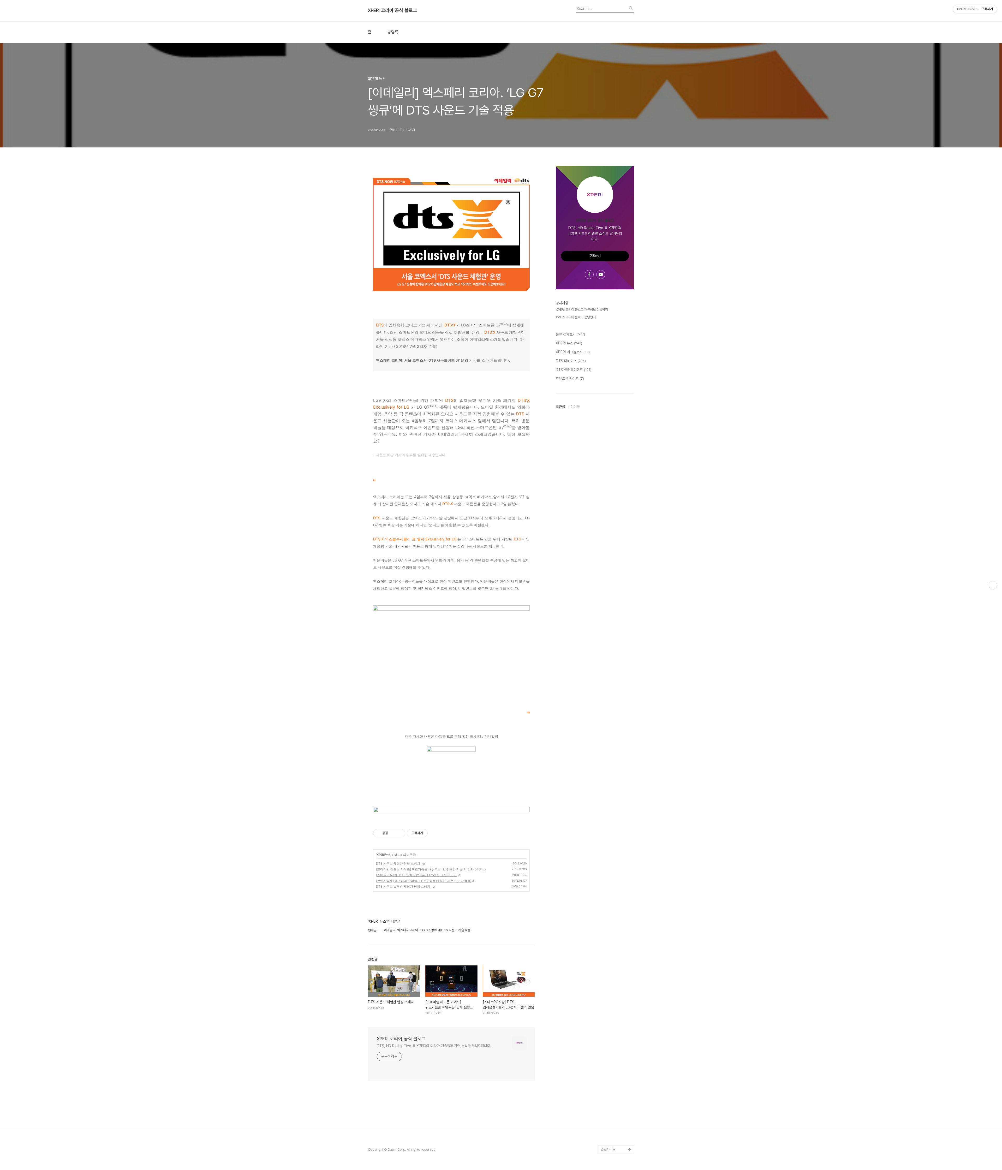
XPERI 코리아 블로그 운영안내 (576, 317)
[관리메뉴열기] (993, 585)
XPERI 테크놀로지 (573, 352)
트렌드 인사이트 (570, 379)
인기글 (575, 407)
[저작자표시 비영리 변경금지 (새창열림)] (435, 833)
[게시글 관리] (399, 833)
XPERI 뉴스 (384, 855)
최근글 (560, 407)
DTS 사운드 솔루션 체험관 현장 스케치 (403, 886)
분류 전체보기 (570, 334)
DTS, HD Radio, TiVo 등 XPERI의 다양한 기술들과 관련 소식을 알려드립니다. (434, 1046)
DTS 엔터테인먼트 (573, 370)
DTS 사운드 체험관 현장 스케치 (398, 863)
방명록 (392, 32)
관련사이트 (608, 1149)
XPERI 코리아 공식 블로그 (392, 10)
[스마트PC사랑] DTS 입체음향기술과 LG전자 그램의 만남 (416, 875)
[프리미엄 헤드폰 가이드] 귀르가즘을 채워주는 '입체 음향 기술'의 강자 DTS (428, 869)
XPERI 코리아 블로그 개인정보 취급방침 (582, 310)
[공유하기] (393, 833)
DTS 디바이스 (571, 361)
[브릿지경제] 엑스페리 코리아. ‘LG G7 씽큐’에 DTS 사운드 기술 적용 (423, 881)
